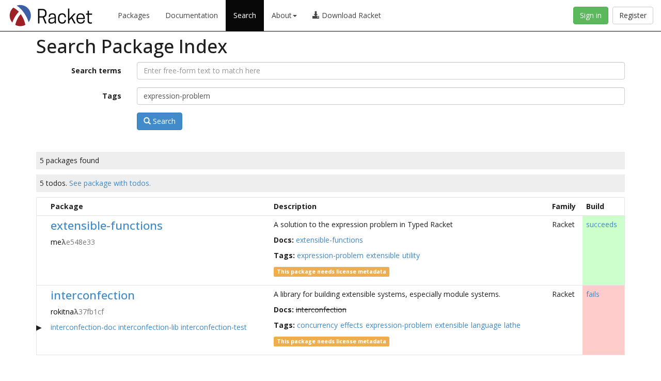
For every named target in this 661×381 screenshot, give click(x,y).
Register (633, 15)
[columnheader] (42, 206)
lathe (512, 325)
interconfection (93, 295)
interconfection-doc (83, 327)
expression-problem (330, 255)
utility (411, 255)
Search (244, 15)
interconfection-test (214, 327)
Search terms (96, 70)
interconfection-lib (148, 327)
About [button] (282, 15)
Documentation (191, 15)
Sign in (591, 15)
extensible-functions (107, 225)
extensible (383, 255)
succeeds (601, 224)
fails (593, 294)
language (486, 325)
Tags (111, 96)
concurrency (317, 325)
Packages (134, 15)
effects (351, 325)
